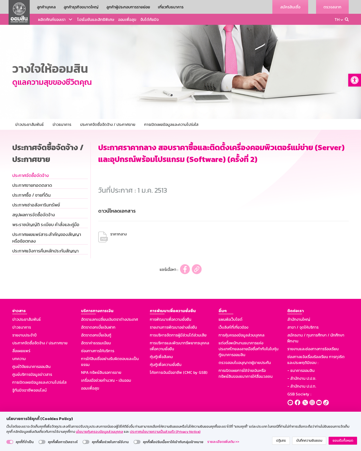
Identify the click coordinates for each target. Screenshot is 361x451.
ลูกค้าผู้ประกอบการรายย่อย (128, 7)
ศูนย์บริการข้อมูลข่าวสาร (32, 374)
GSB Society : (299, 394)
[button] (354, 80)
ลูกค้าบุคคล (46, 7)
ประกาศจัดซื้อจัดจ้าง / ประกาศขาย (40, 343)
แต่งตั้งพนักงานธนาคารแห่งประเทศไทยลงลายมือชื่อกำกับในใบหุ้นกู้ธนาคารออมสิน (248, 349)
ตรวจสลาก (332, 7)
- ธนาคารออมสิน (301, 370)
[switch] (9, 442)
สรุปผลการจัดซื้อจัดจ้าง (33, 214)
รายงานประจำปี (24, 335)
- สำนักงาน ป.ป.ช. (301, 378)
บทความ (19, 359)
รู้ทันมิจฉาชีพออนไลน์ (29, 390)
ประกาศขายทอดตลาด (32, 185)
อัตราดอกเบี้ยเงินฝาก (98, 327)
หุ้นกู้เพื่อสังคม (161, 357)
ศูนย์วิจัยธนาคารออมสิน (31, 366)
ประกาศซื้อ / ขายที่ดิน (31, 195)
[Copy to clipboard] (197, 269)
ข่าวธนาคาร (21, 327)
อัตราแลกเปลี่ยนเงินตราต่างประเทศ (109, 319)
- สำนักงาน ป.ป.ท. (301, 386)
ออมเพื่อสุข (127, 19)
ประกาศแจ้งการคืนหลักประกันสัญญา (45, 250)
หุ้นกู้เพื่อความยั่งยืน (165, 364)
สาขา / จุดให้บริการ (303, 327)
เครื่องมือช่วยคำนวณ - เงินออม (106, 380)
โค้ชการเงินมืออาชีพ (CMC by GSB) (178, 372)
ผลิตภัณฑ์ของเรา (52, 19)
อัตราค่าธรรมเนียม (96, 343)
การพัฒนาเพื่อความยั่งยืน (170, 319)
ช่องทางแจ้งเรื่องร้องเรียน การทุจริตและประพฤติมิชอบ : (316, 359)
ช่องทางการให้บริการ (97, 351)
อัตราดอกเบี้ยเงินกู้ (96, 335)
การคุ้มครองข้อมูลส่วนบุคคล (241, 335)
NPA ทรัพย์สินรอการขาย (101, 372)
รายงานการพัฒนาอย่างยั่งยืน (173, 327)
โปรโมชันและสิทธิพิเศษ (95, 19)
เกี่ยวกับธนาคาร (170, 7)
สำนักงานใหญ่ (298, 319)
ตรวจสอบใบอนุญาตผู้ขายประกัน (245, 362)
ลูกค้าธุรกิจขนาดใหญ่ (81, 7)
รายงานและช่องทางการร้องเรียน (313, 349)
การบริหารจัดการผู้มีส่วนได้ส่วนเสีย (178, 335)
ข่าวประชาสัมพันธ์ (26, 319)
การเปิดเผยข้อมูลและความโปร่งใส (39, 382)
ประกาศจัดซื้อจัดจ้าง (30, 175)
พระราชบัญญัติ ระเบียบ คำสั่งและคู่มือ (45, 224)
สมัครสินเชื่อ (290, 7)
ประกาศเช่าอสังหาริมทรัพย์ (36, 205)
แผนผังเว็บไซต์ (230, 319)
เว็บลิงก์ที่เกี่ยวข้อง (233, 327)
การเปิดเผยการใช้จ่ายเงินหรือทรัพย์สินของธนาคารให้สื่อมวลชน (246, 373)
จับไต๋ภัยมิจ (149, 19)
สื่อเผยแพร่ (21, 351)
